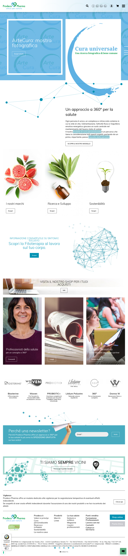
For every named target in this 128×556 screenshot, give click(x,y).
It (93, 6)
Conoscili (11, 359)
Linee (56, 521)
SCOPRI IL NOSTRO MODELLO (79, 144)
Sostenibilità (40, 530)
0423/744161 (78, 542)
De (101, 6)
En (97, 6)
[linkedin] (64, 548)
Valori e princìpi (41, 518)
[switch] (7, 548)
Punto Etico (117, 524)
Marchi (57, 518)
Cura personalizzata (41, 522)
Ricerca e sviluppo (38, 526)
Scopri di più (18, 54)
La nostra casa (41, 532)
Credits (64, 551)
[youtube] (68, 548)
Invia (115, 434)
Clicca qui (119, 502)
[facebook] (55, 548)
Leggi (52, 359)
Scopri (10, 211)
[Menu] (10, 534)
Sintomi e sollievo (71, 519)
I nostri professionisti (73, 526)
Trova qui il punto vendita (63, 469)
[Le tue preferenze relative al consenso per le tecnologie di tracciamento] (3, 552)
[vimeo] (73, 548)
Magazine (71, 523)
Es (105, 6)
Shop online (117, 517)
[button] (126, 47)
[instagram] (59, 548)
